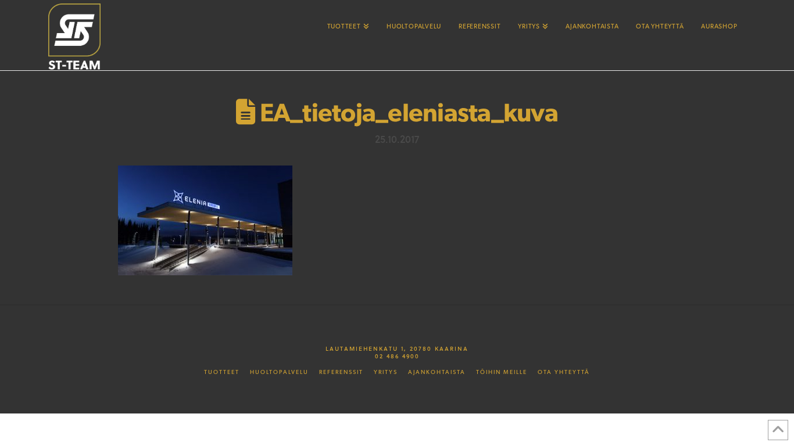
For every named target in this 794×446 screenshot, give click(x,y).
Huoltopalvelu (279, 372)
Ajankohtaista (437, 372)
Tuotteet (221, 372)
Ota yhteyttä (564, 372)
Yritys (386, 372)
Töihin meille (501, 372)
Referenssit (341, 372)
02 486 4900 (397, 356)
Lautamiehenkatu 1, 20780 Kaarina (397, 348)
